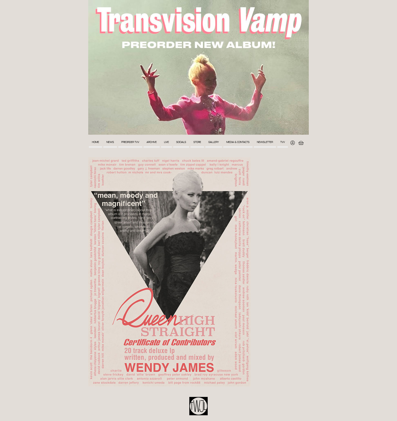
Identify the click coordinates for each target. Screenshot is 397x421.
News (110, 142)
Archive (152, 142)
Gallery (213, 142)
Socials (181, 142)
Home (95, 142)
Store (197, 142)
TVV (282, 142)
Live (166, 142)
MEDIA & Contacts (238, 142)
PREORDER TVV (130, 142)
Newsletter (265, 142)
